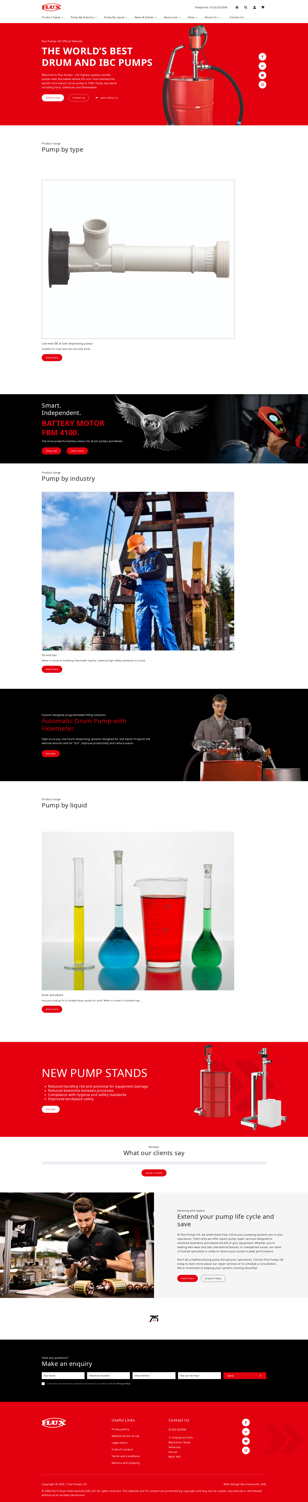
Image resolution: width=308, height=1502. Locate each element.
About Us (211, 17)
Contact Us (237, 17)
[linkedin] (262, 66)
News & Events (144, 17)
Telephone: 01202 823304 (211, 7)
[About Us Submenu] (218, 17)
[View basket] (262, 7)
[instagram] (262, 84)
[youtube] (262, 75)
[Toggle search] (246, 7)
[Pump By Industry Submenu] (95, 17)
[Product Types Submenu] (61, 17)
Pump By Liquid (114, 17)
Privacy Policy (123, 1383)
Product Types (51, 17)
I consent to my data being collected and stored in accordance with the (88, 1383)
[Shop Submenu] (195, 17)
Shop (191, 17)
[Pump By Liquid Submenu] (125, 17)
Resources (171, 17)
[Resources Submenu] (179, 17)
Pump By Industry (82, 17)
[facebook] (262, 57)
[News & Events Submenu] (155, 17)
